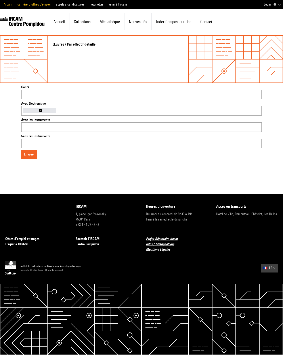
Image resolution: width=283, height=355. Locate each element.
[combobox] (141, 94)
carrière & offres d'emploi (33, 4)
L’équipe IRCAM (16, 244)
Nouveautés (138, 21)
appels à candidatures (70, 4)
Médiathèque (109, 21)
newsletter (96, 4)
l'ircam (8, 4)
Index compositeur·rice (173, 21)
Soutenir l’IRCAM (87, 239)
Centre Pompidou (87, 244)
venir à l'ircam (118, 4)
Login (267, 4)
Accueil (59, 21)
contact (206, 21)
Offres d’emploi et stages (22, 239)
